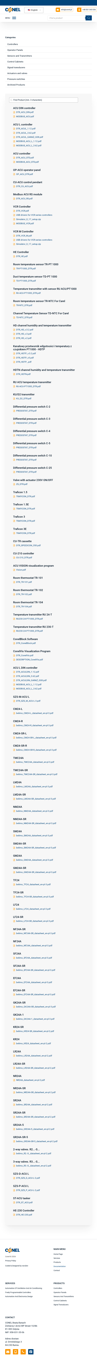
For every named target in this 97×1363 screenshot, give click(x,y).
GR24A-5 (18, 1124)
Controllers (58, 1288)
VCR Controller (22, 206)
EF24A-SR (19, 990)
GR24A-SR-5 (20, 1137)
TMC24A (18, 757)
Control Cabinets (60, 1301)
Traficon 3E (20, 528)
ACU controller (21, 153)
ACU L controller (22, 124)
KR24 (16, 1039)
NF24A (17, 941)
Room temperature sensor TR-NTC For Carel (39, 301)
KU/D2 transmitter (23, 394)
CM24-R (18, 721)
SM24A (17, 831)
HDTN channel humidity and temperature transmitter (44, 369)
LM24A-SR (19, 794)
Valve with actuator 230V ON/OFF (33, 480)
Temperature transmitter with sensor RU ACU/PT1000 (45, 288)
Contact (57, 1270)
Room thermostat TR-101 (28, 577)
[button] (48, 44)
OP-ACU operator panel (27, 170)
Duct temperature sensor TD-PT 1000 (35, 276)
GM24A (17, 855)
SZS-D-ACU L (21, 1173)
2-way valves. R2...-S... (26, 1149)
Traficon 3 (19, 516)
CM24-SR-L (20, 733)
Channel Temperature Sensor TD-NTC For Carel (41, 313)
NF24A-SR (19, 929)
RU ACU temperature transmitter (32, 382)
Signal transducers (61, 1305)
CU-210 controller (23, 553)
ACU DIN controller (24, 108)
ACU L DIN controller (25, 667)
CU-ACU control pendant (27, 182)
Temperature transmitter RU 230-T (33, 626)
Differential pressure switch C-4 (31, 431)
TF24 (16, 880)
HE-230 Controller (23, 1210)
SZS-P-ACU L (21, 1186)
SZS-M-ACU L (21, 696)
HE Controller (21, 252)
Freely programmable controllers (18, 1292)
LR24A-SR (19, 1063)
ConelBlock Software (25, 639)
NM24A (17, 806)
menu (7, 18)
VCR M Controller (23, 231)
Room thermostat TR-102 (28, 590)
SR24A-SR (19, 1112)
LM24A (17, 782)
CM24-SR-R (20, 745)
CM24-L (17, 708)
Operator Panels (60, 1292)
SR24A (17, 1100)
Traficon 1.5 (20, 492)
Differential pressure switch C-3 (31, 418)
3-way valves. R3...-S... (26, 1161)
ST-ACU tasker (21, 1198)
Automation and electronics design (19, 1296)
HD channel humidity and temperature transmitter (42, 325)
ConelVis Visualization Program (31, 651)
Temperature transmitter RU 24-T (32, 614)
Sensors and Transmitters (64, 1296)
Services (57, 1258)
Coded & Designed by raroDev (16, 1266)
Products (57, 1262)
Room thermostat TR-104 (28, 602)
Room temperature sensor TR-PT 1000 (35, 264)
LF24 (16, 904)
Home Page (58, 1254)
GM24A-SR (19, 868)
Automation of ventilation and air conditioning (23, 1288)
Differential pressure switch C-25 (32, 467)
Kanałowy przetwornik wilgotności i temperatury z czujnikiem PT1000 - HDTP (42, 348)
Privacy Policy (10, 1261)
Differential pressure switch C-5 (31, 443)
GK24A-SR (19, 1002)
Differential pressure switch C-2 (31, 406)
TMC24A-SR (20, 770)
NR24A (17, 1076)
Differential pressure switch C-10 (32, 455)
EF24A (17, 978)
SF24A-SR (19, 965)
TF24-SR (18, 892)
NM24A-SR (19, 819)
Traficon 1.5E (21, 504)
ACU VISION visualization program (33, 565)
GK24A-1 (18, 1014)
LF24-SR (18, 917)
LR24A (17, 1051)
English (34, 10)
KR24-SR (18, 1027)
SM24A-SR (19, 843)
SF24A (17, 953)
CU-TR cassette (22, 541)
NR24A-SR (19, 1088)
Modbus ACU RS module (27, 194)
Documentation (60, 1266)
